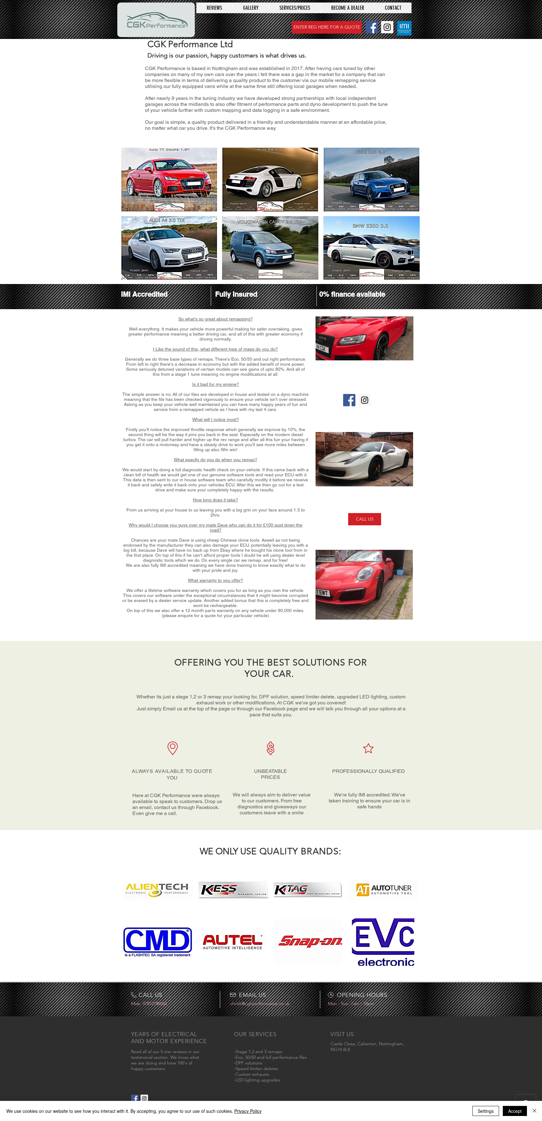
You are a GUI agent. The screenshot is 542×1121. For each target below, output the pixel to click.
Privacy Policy (248, 1111)
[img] (157, 890)
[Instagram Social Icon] (387, 27)
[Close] (534, 1111)
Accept (515, 1111)
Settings (486, 1111)
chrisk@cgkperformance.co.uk (260, 1003)
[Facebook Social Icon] (372, 27)
